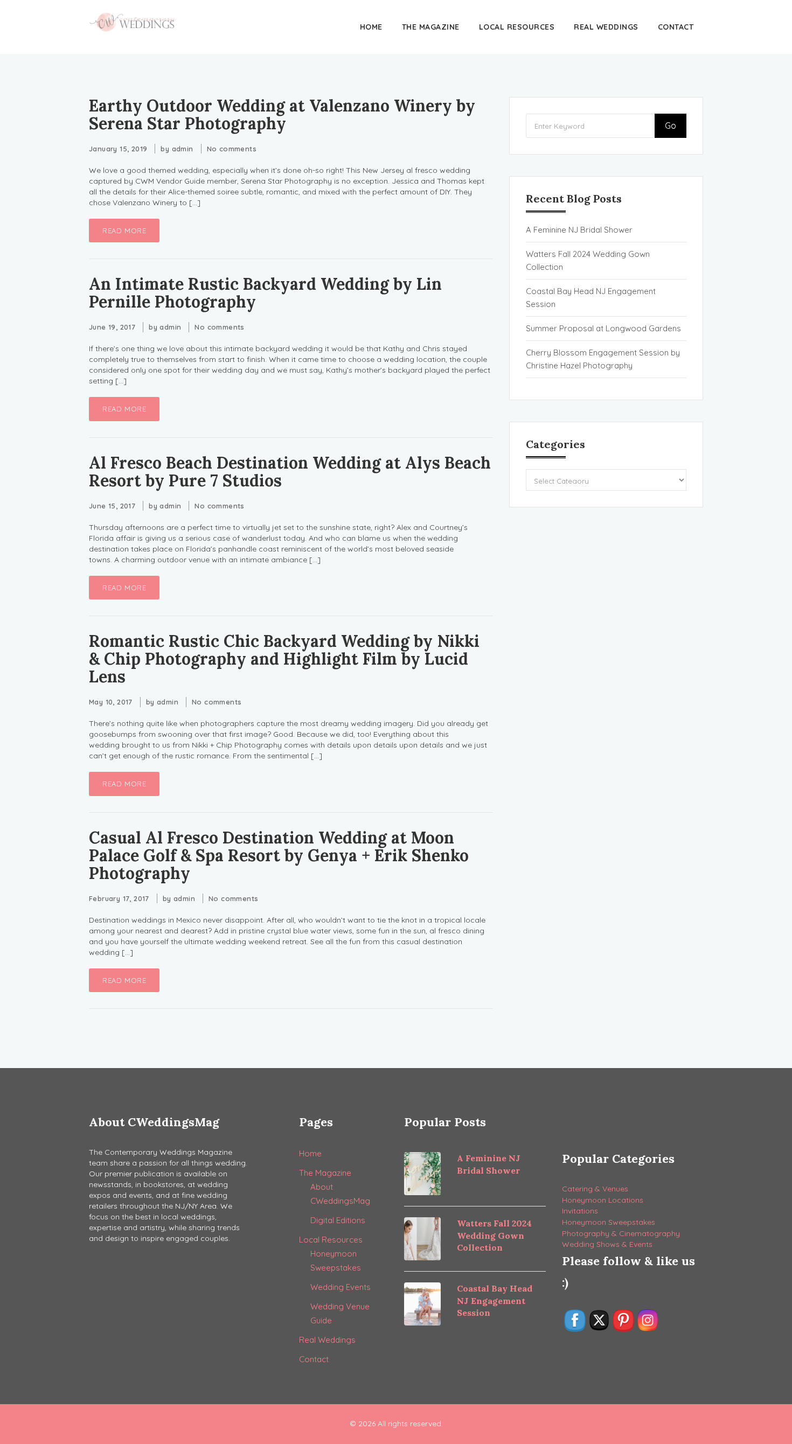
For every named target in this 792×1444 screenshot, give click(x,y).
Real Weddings (606, 27)
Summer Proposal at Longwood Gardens (603, 328)
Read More (124, 230)
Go (670, 125)
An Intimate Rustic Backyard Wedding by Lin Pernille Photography (265, 293)
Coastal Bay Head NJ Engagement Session (591, 297)
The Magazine (431, 27)
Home (371, 27)
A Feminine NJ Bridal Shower (579, 230)
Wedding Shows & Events (607, 1244)
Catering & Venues (595, 1189)
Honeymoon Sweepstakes (608, 1222)
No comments (231, 148)
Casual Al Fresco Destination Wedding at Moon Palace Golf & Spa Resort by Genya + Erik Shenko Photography (279, 855)
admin (182, 148)
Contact (676, 27)
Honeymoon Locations (602, 1200)
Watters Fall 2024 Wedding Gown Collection (588, 260)
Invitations (580, 1211)
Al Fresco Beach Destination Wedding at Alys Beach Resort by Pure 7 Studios (290, 471)
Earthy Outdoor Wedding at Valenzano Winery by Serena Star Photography (282, 114)
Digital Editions (337, 1220)
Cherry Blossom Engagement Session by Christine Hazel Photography (603, 359)
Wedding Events (340, 1287)
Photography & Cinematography (621, 1233)
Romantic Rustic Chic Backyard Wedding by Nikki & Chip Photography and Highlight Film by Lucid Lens (284, 659)
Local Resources (517, 27)
